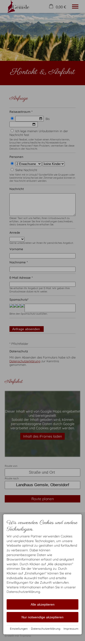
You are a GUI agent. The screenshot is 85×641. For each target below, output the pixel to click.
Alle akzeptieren (43, 604)
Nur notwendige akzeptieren (42, 617)
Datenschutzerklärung (45, 628)
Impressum (71, 628)
